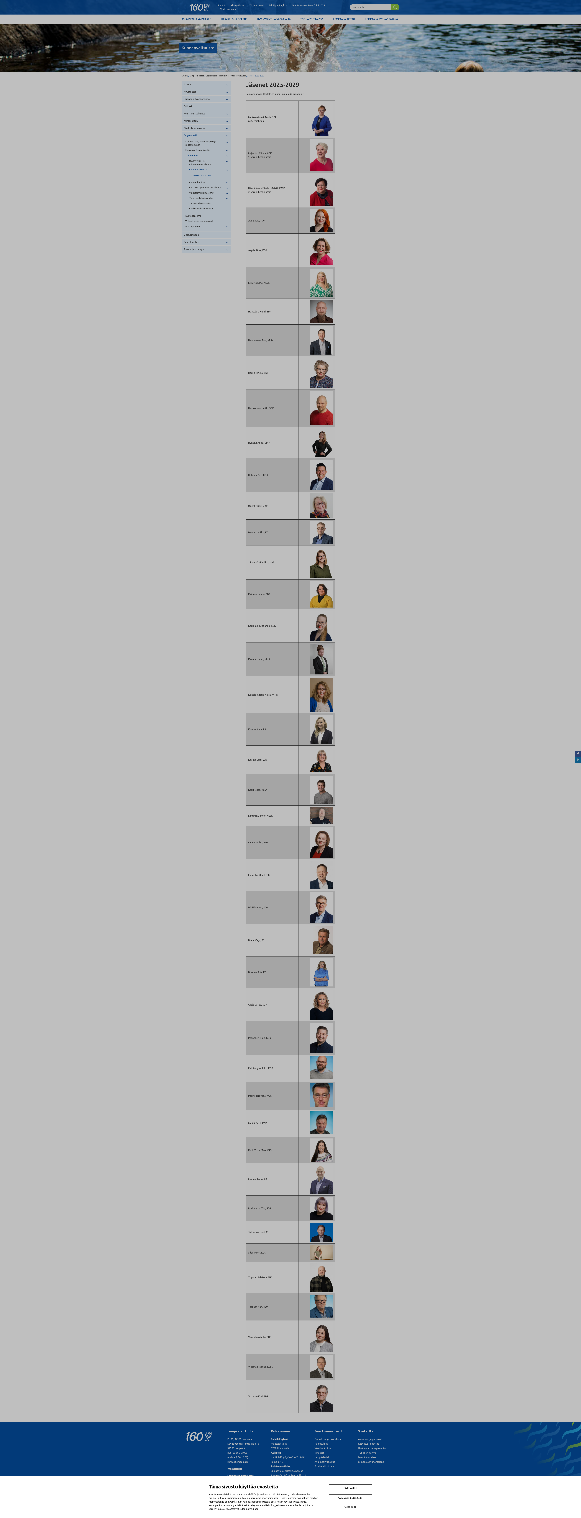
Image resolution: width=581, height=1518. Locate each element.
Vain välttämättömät (350, 1498)
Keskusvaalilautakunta (201, 208)
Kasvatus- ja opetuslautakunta (205, 187)
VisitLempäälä (191, 234)
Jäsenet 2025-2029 (202, 175)
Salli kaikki (350, 1488)
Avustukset (190, 91)
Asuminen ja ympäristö (197, 19)
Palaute (222, 5)
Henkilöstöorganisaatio (197, 150)
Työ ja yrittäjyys (311, 19)
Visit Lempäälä (228, 9)
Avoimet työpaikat (325, 1461)
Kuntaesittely (191, 120)
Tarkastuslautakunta (199, 203)
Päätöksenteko (192, 242)
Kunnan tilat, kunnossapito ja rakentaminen (200, 143)
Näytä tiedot (350, 1506)
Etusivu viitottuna (324, 1466)
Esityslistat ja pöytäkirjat (328, 1439)
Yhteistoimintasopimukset (199, 221)
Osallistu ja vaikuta (194, 128)
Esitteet (188, 106)
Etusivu (185, 76)
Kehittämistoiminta (194, 113)
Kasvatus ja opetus (234, 19)
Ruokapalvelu (192, 226)
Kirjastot (319, 1452)
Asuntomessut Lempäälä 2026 (308, 5)
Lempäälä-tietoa (344, 19)
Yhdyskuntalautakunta (201, 198)
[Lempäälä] (200, 7)
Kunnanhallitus (197, 182)
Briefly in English (278, 5)
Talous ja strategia (194, 249)
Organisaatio (211, 76)
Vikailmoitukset (323, 1448)
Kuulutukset (321, 1443)
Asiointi (188, 84)
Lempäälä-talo (322, 1457)
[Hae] (395, 7)
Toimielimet (224, 76)
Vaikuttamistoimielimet (201, 193)
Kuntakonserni (193, 216)
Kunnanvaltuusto (238, 76)
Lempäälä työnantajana (381, 19)
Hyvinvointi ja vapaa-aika (274, 19)
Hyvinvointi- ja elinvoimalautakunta (200, 162)
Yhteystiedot (238, 5)
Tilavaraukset (256, 5)
